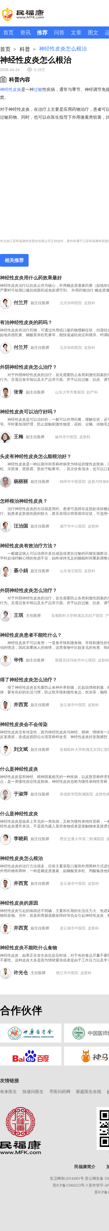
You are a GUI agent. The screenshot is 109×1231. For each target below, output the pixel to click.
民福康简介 (85, 1166)
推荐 (42, 32)
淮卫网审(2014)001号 (67, 1179)
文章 (76, 32)
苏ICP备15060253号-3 (70, 1185)
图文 (93, 32)
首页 (8, 32)
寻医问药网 (59, 1091)
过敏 (38, 89)
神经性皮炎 (10, 89)
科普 (25, 49)
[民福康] (20, 1130)
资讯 (25, 32)
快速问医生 (33, 1091)
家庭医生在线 (88, 1091)
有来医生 (8, 1091)
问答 (59, 32)
